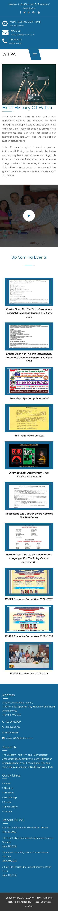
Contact (8, 811)
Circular (8, 802)
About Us (8, 788)
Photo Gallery (10, 806)
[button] (34, 54)
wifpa (9, 54)
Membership (10, 797)
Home (7, 783)
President (9, 792)
